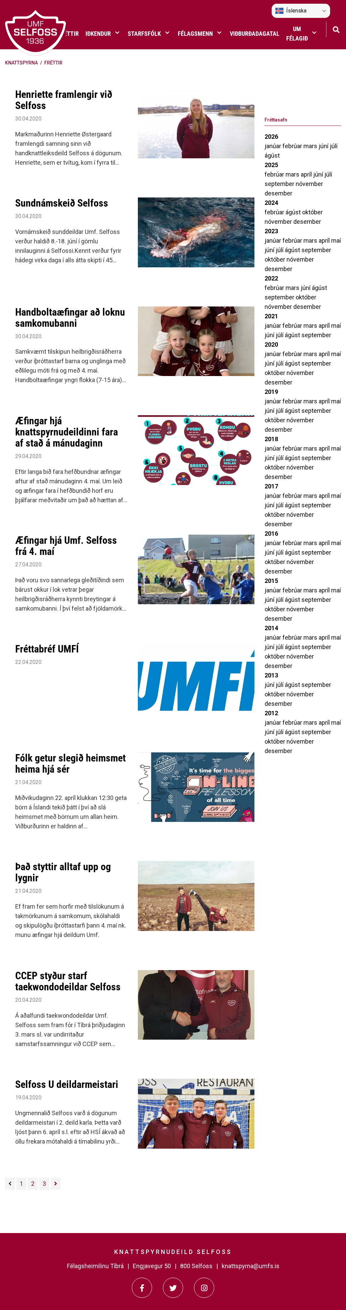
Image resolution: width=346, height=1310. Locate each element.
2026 (271, 136)
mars (311, 146)
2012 (271, 713)
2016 (271, 533)
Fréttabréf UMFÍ (47, 649)
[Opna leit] (336, 29)
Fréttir (53, 62)
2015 (271, 580)
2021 (271, 316)
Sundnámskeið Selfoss (61, 203)
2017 (271, 486)
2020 (271, 344)
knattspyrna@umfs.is (250, 1265)
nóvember (309, 183)
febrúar (292, 146)
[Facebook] (142, 1288)
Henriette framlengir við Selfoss (63, 99)
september (280, 183)
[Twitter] (173, 1288)
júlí (334, 146)
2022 (271, 278)
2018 (271, 439)
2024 (271, 202)
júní (324, 146)
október (312, 212)
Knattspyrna (21, 62)
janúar (273, 146)
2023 (271, 231)
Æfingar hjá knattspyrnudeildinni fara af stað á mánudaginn (66, 432)
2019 (271, 391)
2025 (271, 164)
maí (336, 240)
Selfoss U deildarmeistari (66, 1084)
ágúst (272, 155)
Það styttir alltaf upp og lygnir (63, 872)
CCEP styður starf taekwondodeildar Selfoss (68, 981)
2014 (271, 628)
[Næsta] (55, 1184)
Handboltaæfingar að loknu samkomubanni (70, 317)
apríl (307, 174)
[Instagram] (204, 1288)
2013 (271, 675)
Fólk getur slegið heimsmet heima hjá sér (70, 763)
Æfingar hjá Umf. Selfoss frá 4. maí (66, 545)
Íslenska (296, 10)
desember (278, 193)
